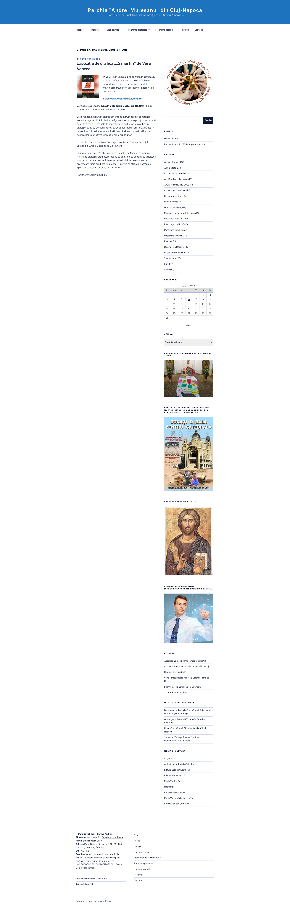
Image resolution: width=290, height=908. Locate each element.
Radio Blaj (169, 786)
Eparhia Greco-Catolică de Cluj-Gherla (182, 686)
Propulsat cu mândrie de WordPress (93, 901)
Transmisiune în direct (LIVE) (147, 857)
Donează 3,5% (171, 138)
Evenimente (170, 201)
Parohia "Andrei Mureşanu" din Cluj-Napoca (145, 10)
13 (189, 304)
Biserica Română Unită (175, 672)
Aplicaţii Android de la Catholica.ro (180, 764)
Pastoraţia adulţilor (173, 218)
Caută (208, 120)
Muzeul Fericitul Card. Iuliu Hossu (180, 213)
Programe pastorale (137, 29)
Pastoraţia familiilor (173, 230)
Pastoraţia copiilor (173, 224)
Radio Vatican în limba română (178, 798)
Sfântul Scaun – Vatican (175, 692)
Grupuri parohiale (172, 207)
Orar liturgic (112, 29)
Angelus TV (169, 758)
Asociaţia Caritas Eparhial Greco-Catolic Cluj (185, 660)
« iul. (188, 325)
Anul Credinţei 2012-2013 (176, 184)
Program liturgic (142, 852)
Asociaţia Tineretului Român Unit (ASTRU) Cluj (186, 666)
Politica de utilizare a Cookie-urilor (92, 878)
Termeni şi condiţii (84, 884)
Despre (80, 29)
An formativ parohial (174, 173)
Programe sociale (164, 29)
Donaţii (95, 29)
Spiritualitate (170, 258)
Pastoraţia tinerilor (173, 235)
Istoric (137, 840)
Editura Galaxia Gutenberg (177, 769)
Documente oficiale (173, 196)
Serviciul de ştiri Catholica (176, 803)
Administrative (171, 162)
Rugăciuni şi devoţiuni (174, 252)
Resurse (185, 29)
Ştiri (166, 264)
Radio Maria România (174, 792)
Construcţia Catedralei (175, 190)
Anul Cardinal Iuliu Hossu (176, 179)
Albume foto (170, 167)
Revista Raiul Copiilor (174, 247)
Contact (199, 29)
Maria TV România (173, 781)
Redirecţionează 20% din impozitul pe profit (185, 144)
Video (167, 269)
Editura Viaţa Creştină (174, 775)
